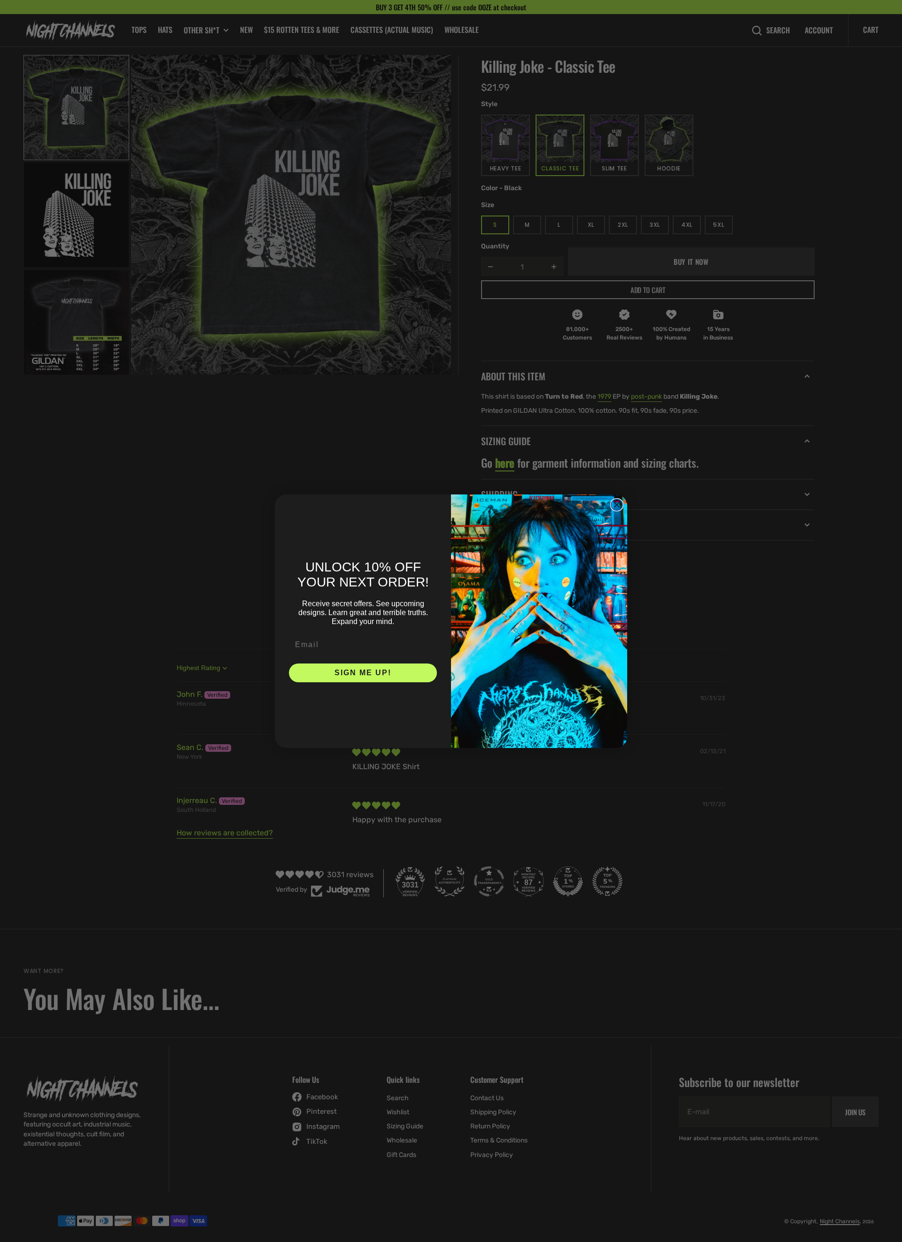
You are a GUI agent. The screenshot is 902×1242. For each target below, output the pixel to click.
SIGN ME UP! (362, 673)
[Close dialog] (616, 504)
